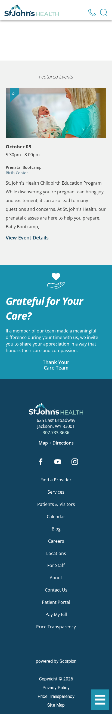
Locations (56, 553)
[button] (100, 699)
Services (56, 492)
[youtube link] (58, 462)
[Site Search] (103, 12)
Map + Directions (56, 443)
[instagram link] (75, 462)
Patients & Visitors (56, 504)
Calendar (56, 517)
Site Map (56, 705)
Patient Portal (56, 602)
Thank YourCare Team (56, 365)
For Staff (56, 565)
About (56, 578)
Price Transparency (56, 627)
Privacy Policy (56, 687)
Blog (56, 529)
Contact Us (56, 590)
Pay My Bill (56, 614)
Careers (56, 541)
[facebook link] (41, 462)
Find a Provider (56, 480)
